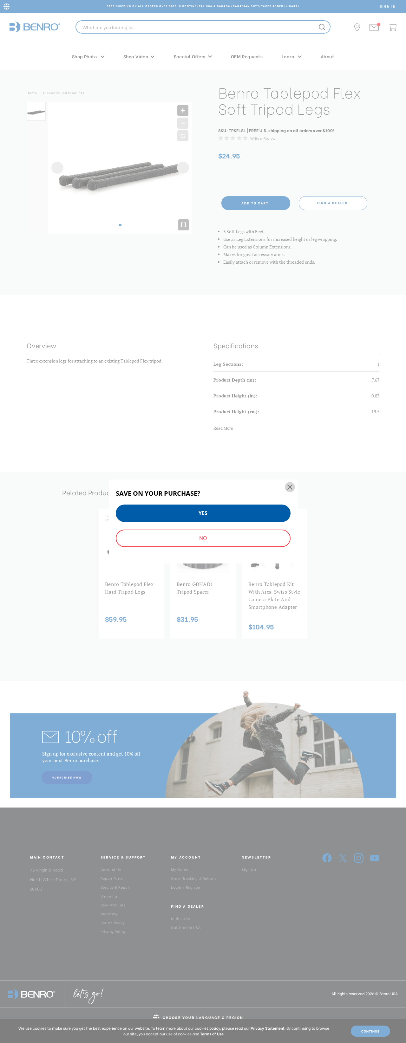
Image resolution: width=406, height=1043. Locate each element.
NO (203, 538)
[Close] (290, 487)
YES (203, 513)
